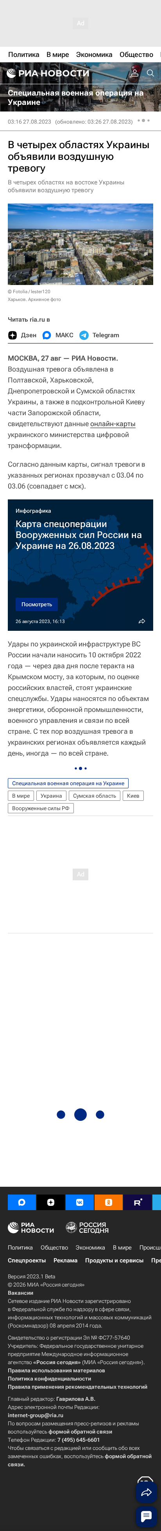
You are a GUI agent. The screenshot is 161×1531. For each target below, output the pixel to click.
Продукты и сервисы (114, 1260)
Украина (51, 796)
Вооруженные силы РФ (41, 808)
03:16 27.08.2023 (29, 122)
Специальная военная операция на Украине (68, 783)
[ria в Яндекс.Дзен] (51, 1202)
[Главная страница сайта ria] (47, 73)
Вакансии (20, 1293)
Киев (133, 796)
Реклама (65, 1260)
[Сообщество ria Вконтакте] (80, 1202)
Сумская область (94, 796)
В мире (21, 796)
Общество (54, 1247)
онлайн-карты (113, 423)
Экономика (90, 1247)
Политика (20, 1247)
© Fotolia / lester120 (29, 291)
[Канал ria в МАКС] (22, 1202)
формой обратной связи (80, 1431)
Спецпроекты (27, 1260)
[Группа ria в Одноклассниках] (109, 1202)
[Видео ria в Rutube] (137, 1202)
